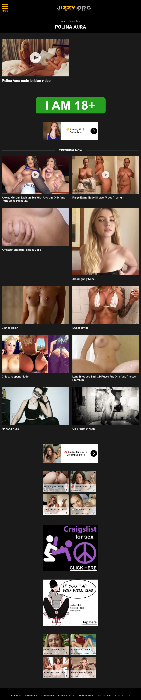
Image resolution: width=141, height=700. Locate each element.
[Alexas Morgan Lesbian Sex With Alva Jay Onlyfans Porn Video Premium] (35, 175)
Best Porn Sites (66, 695)
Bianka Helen (10, 327)
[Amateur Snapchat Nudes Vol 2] (35, 227)
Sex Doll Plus (104, 695)
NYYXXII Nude (10, 428)
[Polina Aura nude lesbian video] (35, 57)
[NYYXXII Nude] (35, 406)
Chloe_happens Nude (15, 376)
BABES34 (16, 695)
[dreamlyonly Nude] (105, 241)
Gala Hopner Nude (83, 428)
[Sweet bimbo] (105, 305)
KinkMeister (47, 695)
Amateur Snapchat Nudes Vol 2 (21, 249)
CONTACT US (122, 695)
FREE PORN (31, 695)
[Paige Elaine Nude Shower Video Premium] (105, 175)
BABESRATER (86, 695)
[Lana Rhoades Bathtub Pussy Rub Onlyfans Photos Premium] (105, 354)
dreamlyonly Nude (83, 279)
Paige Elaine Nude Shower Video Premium (98, 197)
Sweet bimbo (80, 327)
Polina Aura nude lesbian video (26, 80)
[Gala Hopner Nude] (105, 406)
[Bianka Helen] (35, 305)
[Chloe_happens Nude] (35, 354)
